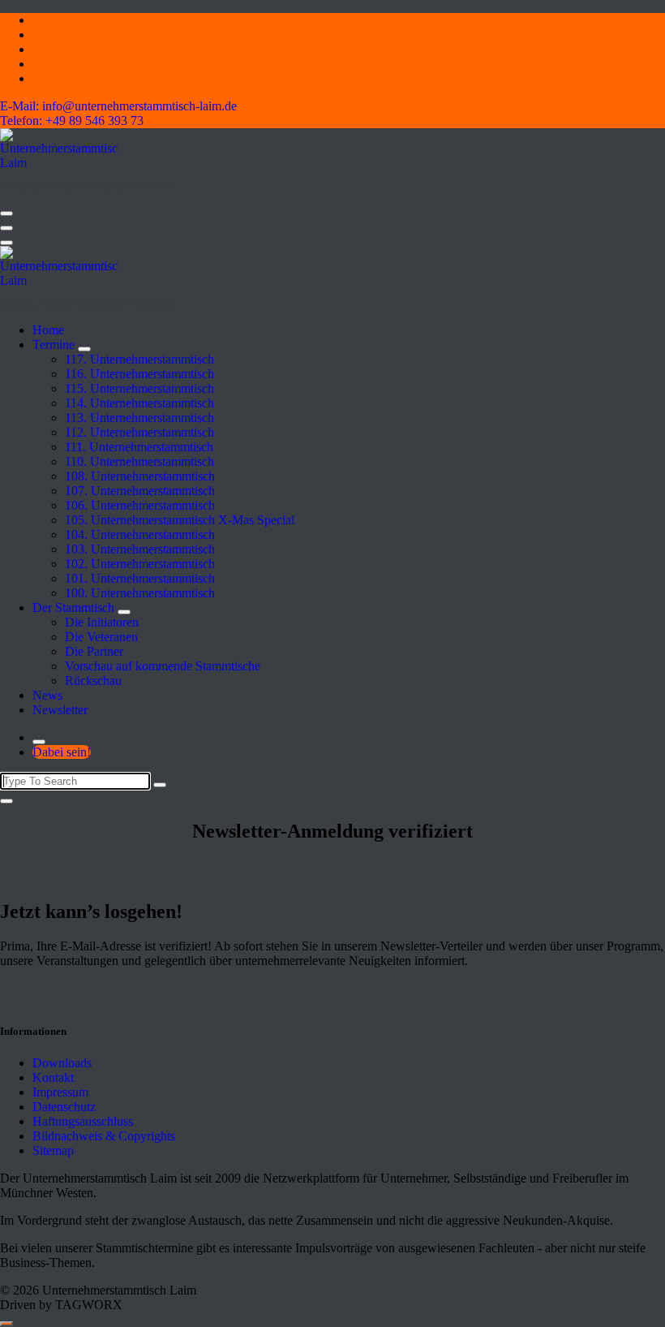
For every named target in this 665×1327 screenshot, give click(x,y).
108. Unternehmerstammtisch (140, 476)
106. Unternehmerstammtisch (140, 505)
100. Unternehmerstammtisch (140, 593)
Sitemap (53, 1150)
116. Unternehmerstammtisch (139, 374)
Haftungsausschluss (82, 1121)
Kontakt (53, 1077)
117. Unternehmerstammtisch (139, 359)
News (47, 695)
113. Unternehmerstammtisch (139, 417)
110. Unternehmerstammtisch (139, 461)
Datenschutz (64, 1107)
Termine (53, 344)
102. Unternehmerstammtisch (140, 564)
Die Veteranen (101, 637)
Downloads (62, 1063)
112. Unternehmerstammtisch (139, 432)
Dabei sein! (61, 752)
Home (48, 330)
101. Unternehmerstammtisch (140, 578)
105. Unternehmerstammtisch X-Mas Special (179, 520)
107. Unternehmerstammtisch (140, 491)
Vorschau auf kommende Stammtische (162, 666)
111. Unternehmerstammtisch (139, 447)
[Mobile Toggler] (84, 349)
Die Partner (94, 651)
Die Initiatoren (102, 622)
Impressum (60, 1092)
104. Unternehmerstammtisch (140, 534)
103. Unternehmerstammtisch (140, 549)
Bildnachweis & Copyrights (103, 1136)
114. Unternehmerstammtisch (139, 403)
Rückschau (93, 680)
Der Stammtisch (73, 607)
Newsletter (60, 710)
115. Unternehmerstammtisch (139, 388)
